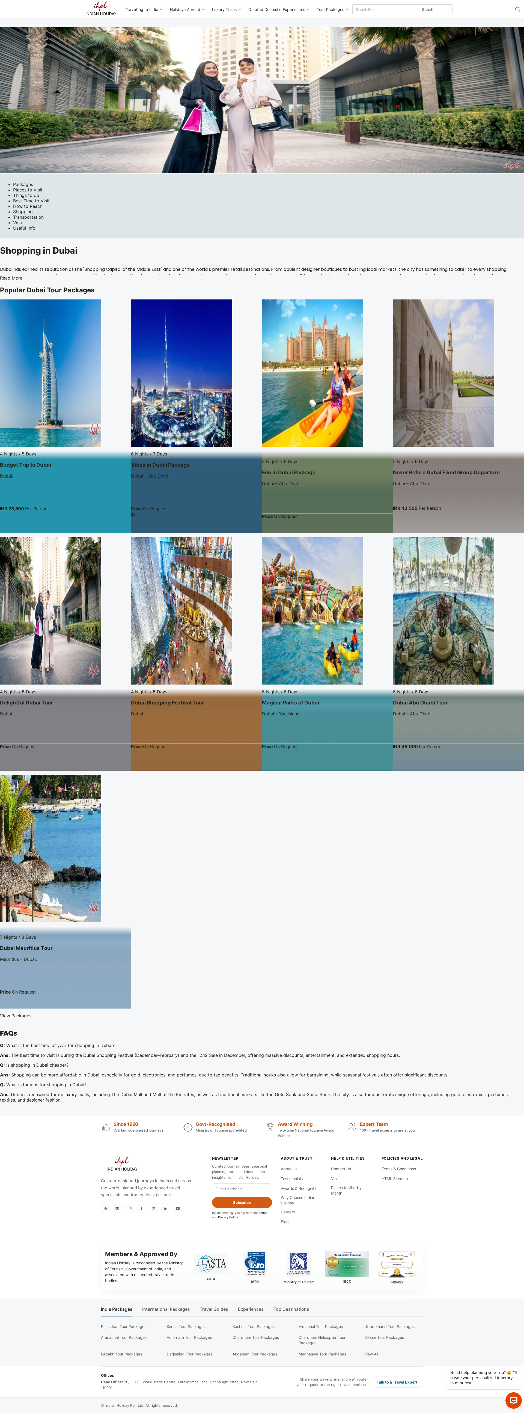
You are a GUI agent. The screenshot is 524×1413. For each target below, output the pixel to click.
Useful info (24, 228)
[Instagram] (129, 1208)
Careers (288, 1212)
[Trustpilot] (105, 1208)
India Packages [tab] (116, 1309)
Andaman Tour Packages (255, 1354)
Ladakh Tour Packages (121, 1354)
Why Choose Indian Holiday (298, 1200)
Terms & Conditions (399, 1168)
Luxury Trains (224, 9)
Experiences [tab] (251, 1309)
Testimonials (292, 1178)
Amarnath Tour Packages (189, 1337)
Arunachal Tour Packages (124, 1337)
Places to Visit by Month (346, 1190)
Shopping (23, 211)
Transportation (28, 217)
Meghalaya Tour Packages (322, 1354)
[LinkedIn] (165, 1208)
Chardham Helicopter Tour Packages (322, 1340)
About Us (289, 1168)
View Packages (15, 1015)
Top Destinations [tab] (291, 1309)
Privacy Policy (228, 1217)
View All (371, 1354)
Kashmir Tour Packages (254, 1326)
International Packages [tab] (166, 1309)
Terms (263, 1213)
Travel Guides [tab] (214, 1309)
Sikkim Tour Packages (384, 1337)
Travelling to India (142, 9)
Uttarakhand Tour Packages (389, 1326)
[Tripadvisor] (117, 1208)
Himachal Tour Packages (321, 1326)
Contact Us (341, 1168)
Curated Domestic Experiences (276, 9)
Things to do (26, 195)
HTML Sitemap (395, 1178)
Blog (285, 1221)
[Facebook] (141, 1208)
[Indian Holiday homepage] (122, 1164)
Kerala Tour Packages (186, 1326)
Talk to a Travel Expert (397, 1382)
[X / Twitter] (153, 1208)
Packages (23, 184)
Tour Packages (330, 9)
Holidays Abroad (185, 9)
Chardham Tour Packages (256, 1337)
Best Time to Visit (31, 200)
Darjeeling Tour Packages (189, 1354)
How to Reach (27, 206)
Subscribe (242, 1202)
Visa (17, 222)
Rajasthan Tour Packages (123, 1326)
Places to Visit (28, 190)
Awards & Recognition (300, 1188)
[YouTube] (177, 1208)
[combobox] (377, 10)
